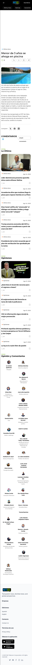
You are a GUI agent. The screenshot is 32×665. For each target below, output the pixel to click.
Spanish (4, 611)
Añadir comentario (22, 138)
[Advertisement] (16, 27)
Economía (27, 8)
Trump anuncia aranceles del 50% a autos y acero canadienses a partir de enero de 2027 (15, 226)
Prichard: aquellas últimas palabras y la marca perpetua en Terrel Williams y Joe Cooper (15, 331)
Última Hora (7, 8)
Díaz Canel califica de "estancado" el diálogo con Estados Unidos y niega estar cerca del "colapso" (15, 209)
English (4, 614)
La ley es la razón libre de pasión (13, 346)
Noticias (17, 8)
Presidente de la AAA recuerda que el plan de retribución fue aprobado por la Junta (15, 243)
